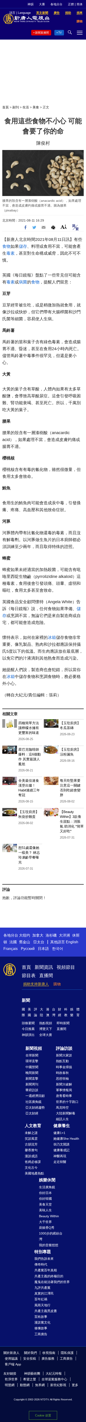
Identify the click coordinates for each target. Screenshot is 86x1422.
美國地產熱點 (34, 1173)
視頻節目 (66, 967)
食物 (6, 246)
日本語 (43, 949)
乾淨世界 (11, 1379)
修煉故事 (40, 1328)
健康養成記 (61, 1150)
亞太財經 (31, 1113)
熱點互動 (62, 1061)
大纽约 (24, 935)
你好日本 (45, 1193)
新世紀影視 (58, 1385)
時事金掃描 (64, 1067)
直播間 (46, 975)
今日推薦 (28, 1029)
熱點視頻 (45, 1023)
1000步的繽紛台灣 (50, 1236)
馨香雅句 (31, 1150)
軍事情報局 (64, 1090)
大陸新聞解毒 (65, 1113)
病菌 (23, 282)
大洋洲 (64, 935)
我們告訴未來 (44, 1258)
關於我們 (30, 1353)
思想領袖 (62, 1078)
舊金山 (24, 942)
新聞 (26, 1000)
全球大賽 (45, 1035)
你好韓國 (45, 1198)
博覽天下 (45, 1029)
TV (60, 32)
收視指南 (48, 1353)
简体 (80, 4)
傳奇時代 (40, 1264)
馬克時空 (62, 1107)
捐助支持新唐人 (36, 984)
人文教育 (33, 1125)
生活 (25, 107)
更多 (75, 1385)
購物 (57, 984)
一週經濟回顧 (35, 1096)
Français (10, 949)
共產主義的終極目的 (48, 1276)
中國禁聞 (31, 1067)
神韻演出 (28, 1035)
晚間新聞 (31, 1073)
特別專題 (42, 1251)
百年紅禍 (40, 1299)
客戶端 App (13, 1364)
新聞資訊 (44, 967)
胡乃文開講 (61, 1144)
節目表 (29, 975)
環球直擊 (31, 1061)
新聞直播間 (42, 32)
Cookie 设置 (43, 1415)
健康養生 (61, 1125)
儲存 (23, 246)
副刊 (15, 107)
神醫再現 (59, 1156)
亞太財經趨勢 (35, 1107)
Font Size (63, 227)
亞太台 (38, 942)
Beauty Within (49, 1216)
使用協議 (11, 1358)
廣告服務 (48, 1358)
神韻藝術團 (32, 1373)
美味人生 (45, 1210)
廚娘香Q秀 (46, 1227)
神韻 (30, 4)
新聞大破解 (64, 1084)
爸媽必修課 (33, 1162)
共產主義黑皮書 (45, 1311)
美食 (36, 107)
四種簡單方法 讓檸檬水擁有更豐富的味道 (28, 728)
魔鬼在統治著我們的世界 (52, 1282)
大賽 (42, 4)
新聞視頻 (33, 1048)
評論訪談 (64, 1048)
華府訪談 (31, 1090)
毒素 (10, 253)
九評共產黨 (42, 1287)
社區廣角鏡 (33, 1102)
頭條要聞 (28, 1023)
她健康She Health (66, 1138)
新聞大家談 (64, 1055)
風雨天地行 (42, 1305)
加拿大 (37, 935)
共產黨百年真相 (45, 1270)
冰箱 (52, 637)
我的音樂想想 (48, 1245)
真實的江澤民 (44, 1293)
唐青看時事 (64, 1096)
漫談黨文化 (42, 1322)
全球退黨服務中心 (54, 1379)
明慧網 (9, 1385)
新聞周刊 (31, 1084)
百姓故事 (40, 1316)
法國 (13, 942)
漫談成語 (31, 1156)
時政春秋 (62, 1073)
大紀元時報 (54, 1373)
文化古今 (31, 1167)
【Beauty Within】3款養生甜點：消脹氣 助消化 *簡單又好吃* (72, 821)
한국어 (57, 949)
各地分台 (56, 4)
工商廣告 (40, 1334)
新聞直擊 (31, 1078)
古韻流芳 (31, 1144)
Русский (28, 949)
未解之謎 (31, 1133)
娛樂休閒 (47, 1180)
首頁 (5, 107)
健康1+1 (59, 1133)
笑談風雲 (31, 1138)
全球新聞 (31, 1055)
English (72, 942)
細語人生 (62, 1119)
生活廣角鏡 (47, 1187)
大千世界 (45, 1222)
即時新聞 (63, 1023)
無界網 (40, 1385)
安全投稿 (29, 1358)
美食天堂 (45, 1204)
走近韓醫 (59, 1162)
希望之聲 (29, 1379)
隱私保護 (67, 1353)
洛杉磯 (51, 935)
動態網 (25, 1385)
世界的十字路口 (67, 1102)
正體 (71, 4)
